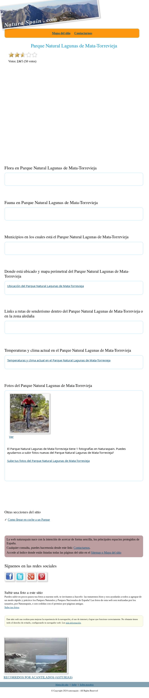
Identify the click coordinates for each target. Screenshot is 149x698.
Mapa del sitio (61, 33)
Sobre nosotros (87, 684)
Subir (74, 684)
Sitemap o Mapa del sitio (106, 552)
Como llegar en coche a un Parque (29, 519)
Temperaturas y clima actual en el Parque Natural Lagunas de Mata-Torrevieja (58, 360)
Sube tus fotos (11, 607)
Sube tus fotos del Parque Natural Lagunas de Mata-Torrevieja (48, 461)
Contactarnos (83, 33)
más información (73, 623)
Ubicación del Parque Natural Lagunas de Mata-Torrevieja (45, 286)
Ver (11, 437)
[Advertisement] (113, 97)
